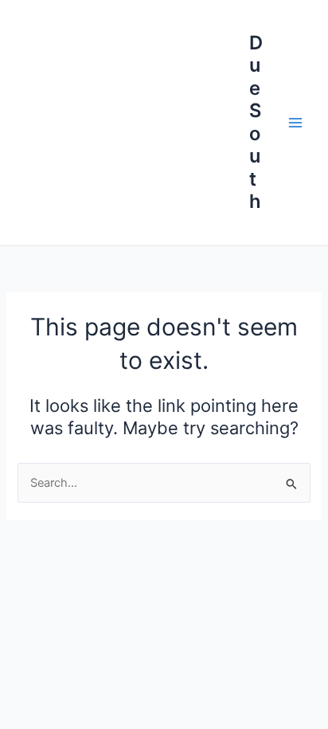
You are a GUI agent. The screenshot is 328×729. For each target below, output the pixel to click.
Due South (256, 122)
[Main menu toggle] (295, 122)
